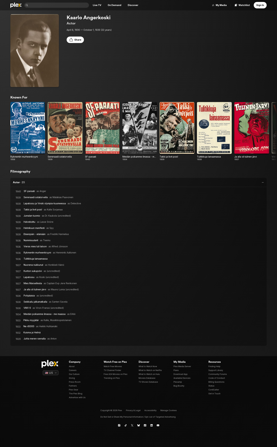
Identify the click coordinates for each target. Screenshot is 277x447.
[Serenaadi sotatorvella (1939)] (65, 131)
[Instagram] (119, 425)
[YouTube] (158, 425)
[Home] (16, 5)
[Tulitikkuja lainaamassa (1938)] (214, 131)
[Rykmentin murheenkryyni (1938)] (27, 131)
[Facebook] (145, 425)
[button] (75, 40)
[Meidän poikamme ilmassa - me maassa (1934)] (139, 131)
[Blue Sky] (138, 425)
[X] (132, 425)
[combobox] (59, 5)
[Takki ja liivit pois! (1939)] (177, 131)
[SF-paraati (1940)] (102, 131)
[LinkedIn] (151, 425)
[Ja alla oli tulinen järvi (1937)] (251, 131)
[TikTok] (125, 425)
